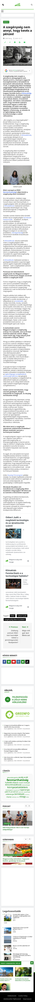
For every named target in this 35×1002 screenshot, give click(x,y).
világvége (8, 797)
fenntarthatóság (9, 192)
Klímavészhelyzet (16, 959)
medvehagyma (9, 790)
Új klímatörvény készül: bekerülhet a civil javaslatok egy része (23, 980)
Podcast (7, 823)
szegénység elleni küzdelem (14, 619)
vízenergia (14, 797)
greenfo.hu (10, 728)
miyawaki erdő (16, 790)
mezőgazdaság (17, 233)
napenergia (25, 790)
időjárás (15, 783)
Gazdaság (15, 941)
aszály (21, 777)
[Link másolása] (10, 42)
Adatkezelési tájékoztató (12, 999)
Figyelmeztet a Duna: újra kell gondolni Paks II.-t (20, 928)
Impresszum (27, 999)
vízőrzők (18, 797)
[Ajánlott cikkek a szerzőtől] (5, 42)
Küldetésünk (12, 996)
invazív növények (24, 783)
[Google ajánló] (20, 42)
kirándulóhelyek (26, 785)
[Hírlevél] (24, 42)
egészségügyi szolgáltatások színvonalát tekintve (14, 375)
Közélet (6, 22)
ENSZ (12, 616)
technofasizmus (27, 794)
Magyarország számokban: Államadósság (17, 859)
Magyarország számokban (13, 855)
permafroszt (14, 792)
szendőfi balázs (27, 792)
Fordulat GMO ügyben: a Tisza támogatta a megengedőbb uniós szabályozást (21, 916)
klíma (7, 784)
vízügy (22, 796)
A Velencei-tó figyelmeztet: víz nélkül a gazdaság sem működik (22, 937)
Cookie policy (22, 996)
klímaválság (26, 93)
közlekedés (19, 301)
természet (19, 794)
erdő (26, 777)
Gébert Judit (22, 616)
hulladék (8, 782)
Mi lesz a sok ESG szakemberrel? (21, 945)
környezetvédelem (17, 787)
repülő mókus (20, 792)
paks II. (7, 792)
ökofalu (27, 797)
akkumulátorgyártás (12, 777)
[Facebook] (15, 42)
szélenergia (10, 794)
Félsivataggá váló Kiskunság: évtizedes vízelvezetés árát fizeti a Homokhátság (22, 955)
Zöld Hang (8, 38)
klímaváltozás (26, 135)
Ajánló (14, 920)
